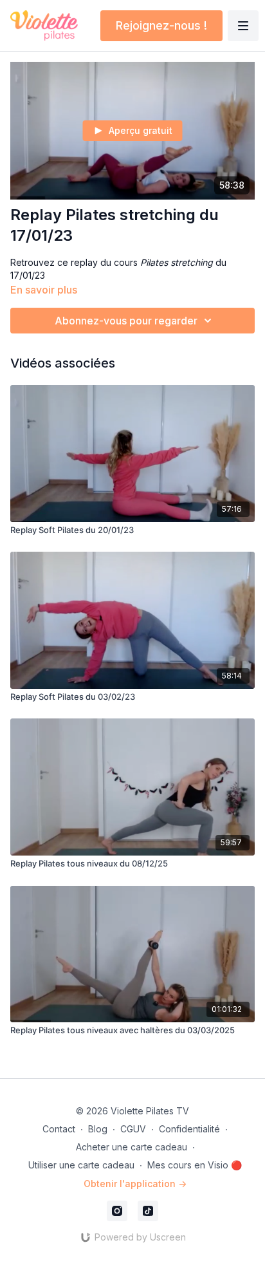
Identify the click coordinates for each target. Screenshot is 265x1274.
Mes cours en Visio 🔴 (194, 1164)
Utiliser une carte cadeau (81, 1164)
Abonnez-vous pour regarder (126, 320)
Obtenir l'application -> (135, 1183)
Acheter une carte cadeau (131, 1146)
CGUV (133, 1128)
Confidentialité (189, 1128)
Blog (97, 1128)
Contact (58, 1128)
